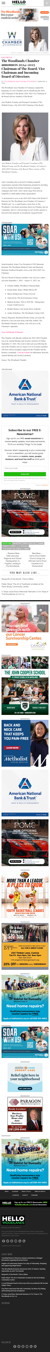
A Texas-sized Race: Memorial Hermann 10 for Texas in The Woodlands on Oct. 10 (25, 593)
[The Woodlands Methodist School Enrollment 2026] (25, 254)
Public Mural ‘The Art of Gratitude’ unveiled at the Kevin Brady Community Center (22, 585)
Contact (25, 1195)
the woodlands (23, 546)
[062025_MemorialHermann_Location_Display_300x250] (25, 1091)
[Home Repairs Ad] (25, 1021)
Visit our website (23, 352)
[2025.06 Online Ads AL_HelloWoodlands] (25, 969)
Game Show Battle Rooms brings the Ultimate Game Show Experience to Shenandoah (37, 561)
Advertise (15, 1195)
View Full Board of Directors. (13, 332)
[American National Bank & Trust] (25, 416)
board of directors (29, 543)
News (6, 1191)
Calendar (15, 1191)
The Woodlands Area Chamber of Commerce (20, 81)
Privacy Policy (26, 1191)
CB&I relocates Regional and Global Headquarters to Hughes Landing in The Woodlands (12, 561)
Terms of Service (40, 1191)
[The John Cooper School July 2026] (25, 714)
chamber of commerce (9, 546)
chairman (40, 543)
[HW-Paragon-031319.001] (25, 1131)
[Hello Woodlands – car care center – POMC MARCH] (25, 536)
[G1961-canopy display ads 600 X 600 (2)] (25, 651)
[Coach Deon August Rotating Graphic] (25, 917)
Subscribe (34, 1195)
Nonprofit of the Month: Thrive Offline (17, 579)
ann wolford (17, 543)
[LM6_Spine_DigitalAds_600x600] (25, 766)
